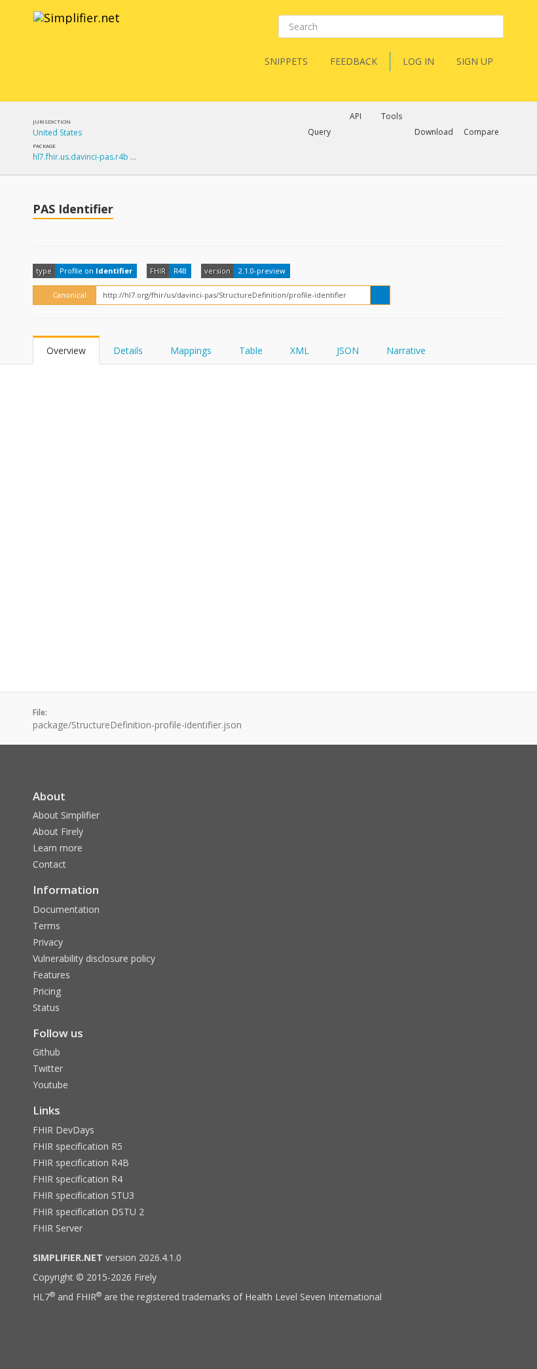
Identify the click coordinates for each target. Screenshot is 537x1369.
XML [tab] (299, 350)
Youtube (50, 1084)
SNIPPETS (286, 61)
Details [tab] (128, 350)
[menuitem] (448, 166)
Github (46, 1052)
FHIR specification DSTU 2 (88, 1211)
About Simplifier (66, 815)
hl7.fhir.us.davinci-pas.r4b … (84, 156)
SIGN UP (474, 61)
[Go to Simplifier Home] (76, 26)
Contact (49, 864)
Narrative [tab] (406, 350)
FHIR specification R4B (81, 1162)
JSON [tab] (348, 350)
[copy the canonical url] (380, 295)
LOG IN (418, 61)
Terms (46, 925)
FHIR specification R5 (77, 1146)
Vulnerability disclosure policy (94, 958)
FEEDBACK (353, 61)
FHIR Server (58, 1228)
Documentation (66, 909)
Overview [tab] (66, 350)
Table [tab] (251, 350)
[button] (319, 132)
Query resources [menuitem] (238, 166)
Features (51, 975)
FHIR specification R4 (77, 1179)
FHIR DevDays (63, 1130)
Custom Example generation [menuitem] (333, 150)
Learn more (58, 848)
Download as (358, 166)
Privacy (48, 942)
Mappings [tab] (191, 350)
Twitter (48, 1068)
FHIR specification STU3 (83, 1195)
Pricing (47, 991)
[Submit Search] (492, 27)
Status (46, 1007)
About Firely (58, 831)
